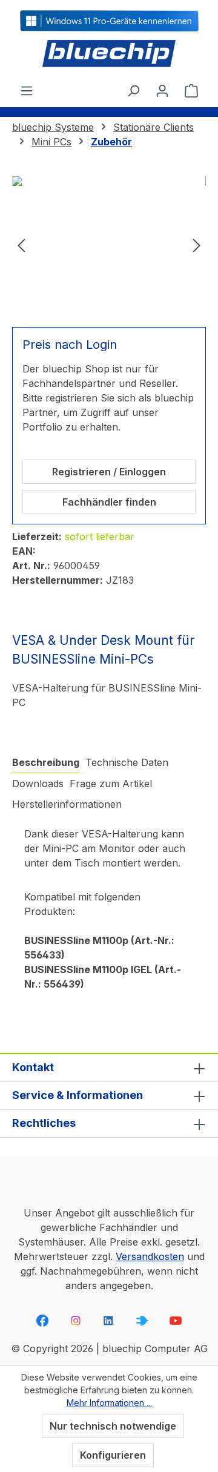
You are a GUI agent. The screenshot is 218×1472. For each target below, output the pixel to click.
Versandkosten (150, 1256)
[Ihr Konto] (162, 90)
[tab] (45, 762)
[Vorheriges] (21, 244)
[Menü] (26, 90)
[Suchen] (133, 90)
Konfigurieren (113, 1455)
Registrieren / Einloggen (109, 472)
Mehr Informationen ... (109, 1403)
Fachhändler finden (109, 502)
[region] (109, 244)
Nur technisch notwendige (113, 1426)
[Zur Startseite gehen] (109, 54)
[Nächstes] (197, 244)
